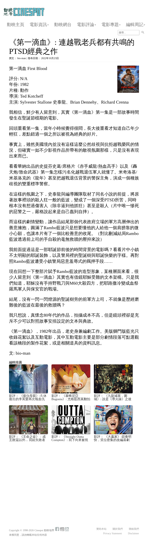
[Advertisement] (74, 471)
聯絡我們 (134, 529)
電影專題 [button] (110, 24)
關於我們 (118, 529)
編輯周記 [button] (134, 24)
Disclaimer (133, 533)
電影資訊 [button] (38, 24)
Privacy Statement (112, 533)
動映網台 (62, 24)
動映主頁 (15, 24)
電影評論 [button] (85, 24)
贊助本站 (101, 529)
